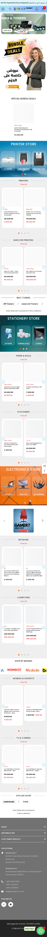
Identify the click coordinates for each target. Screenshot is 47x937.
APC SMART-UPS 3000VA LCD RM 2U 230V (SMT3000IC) (12, 629)
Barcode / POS (39, 169)
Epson (6, 269)
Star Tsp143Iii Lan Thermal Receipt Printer (34, 272)
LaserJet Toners (30, 304)
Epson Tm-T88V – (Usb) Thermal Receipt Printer (11, 272)
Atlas (28, 441)
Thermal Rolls (23, 343)
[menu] (2, 9)
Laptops (8, 494)
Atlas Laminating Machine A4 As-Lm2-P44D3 (34, 444)
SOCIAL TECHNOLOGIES (29, 924)
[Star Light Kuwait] (23, 62)
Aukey (6, 707)
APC (5, 626)
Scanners (8, 169)
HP (5, 568)
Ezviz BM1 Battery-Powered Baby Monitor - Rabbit (34, 770)
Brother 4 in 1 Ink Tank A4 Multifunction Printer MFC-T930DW (34, 213)
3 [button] (25, 233)
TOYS (25, 802)
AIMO (6, 209)
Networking (39, 494)
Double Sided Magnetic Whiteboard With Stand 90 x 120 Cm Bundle (23, 129)
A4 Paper (8, 343)
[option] (23, 24)
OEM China (18, 125)
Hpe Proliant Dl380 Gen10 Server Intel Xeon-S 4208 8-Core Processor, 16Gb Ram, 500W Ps (12, 573)
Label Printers (23, 169)
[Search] (10, 9)
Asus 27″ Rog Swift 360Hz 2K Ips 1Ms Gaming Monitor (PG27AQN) (34, 630)
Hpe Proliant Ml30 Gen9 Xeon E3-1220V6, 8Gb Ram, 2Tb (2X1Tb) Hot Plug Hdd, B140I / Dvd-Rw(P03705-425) (34, 573)
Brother (29, 209)
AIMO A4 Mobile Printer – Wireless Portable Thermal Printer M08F (12, 213)
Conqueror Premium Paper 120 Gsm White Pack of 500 (12, 387)
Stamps (39, 343)
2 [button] (25, 174)
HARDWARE (9, 802)
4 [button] (28, 233)
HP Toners (9, 304)
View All (23, 184)
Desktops (24, 494)
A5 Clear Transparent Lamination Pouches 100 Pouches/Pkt (11, 444)
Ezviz (6, 767)
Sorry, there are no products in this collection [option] (23, 811)
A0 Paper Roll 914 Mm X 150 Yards (34, 387)
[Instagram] (10, 904)
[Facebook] (3, 904)
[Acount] (36, 9)
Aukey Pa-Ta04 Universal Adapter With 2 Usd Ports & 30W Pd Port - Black (11, 711)
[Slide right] (42, 521)
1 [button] (22, 174)
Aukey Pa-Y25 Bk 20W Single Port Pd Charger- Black (34, 710)
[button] (3, 208)
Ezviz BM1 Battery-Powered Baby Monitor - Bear (12, 770)
